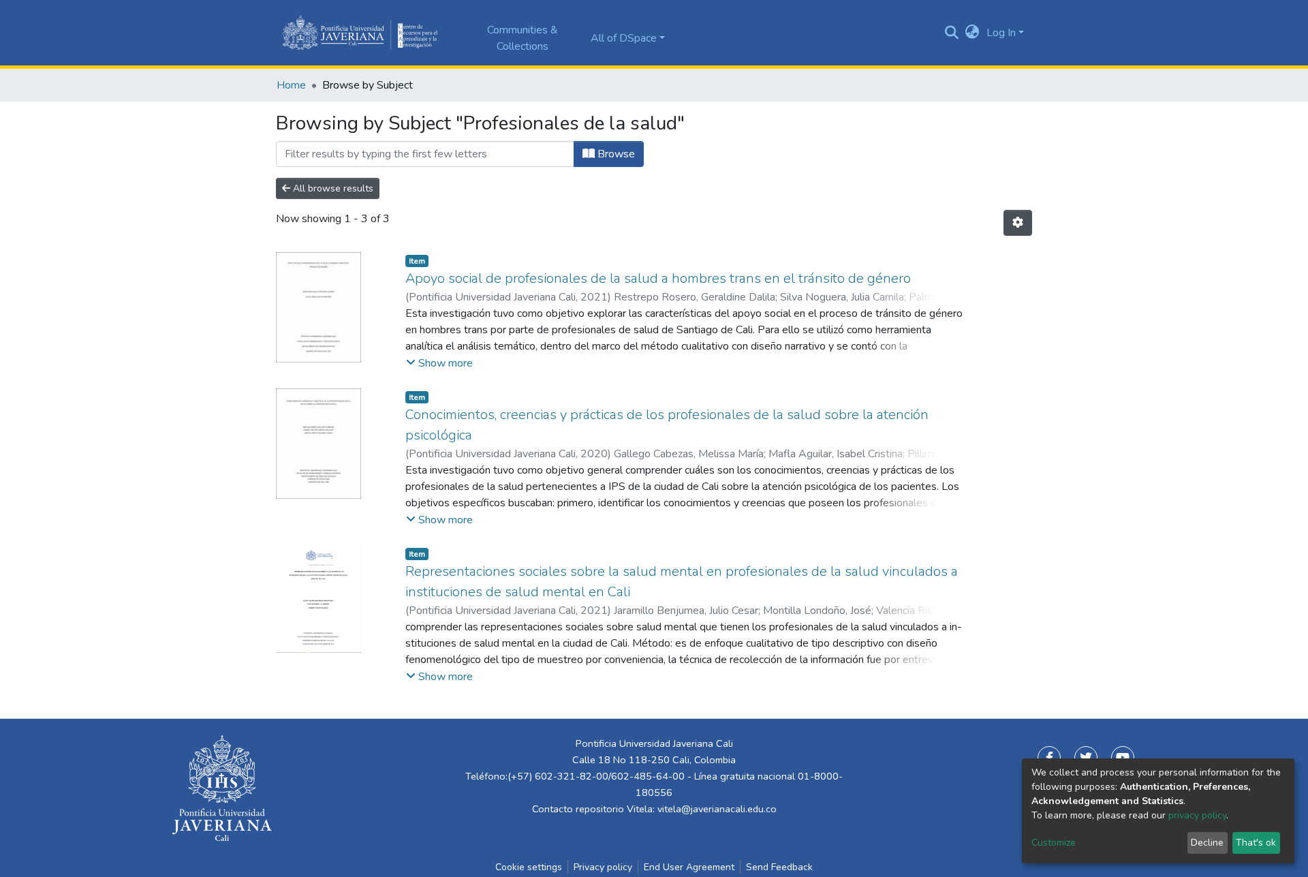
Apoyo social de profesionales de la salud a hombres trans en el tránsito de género (658, 278)
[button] (972, 33)
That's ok (1256, 842)
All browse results (331, 188)
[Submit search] (952, 33)
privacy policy (1197, 815)
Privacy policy (603, 867)
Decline (1207, 842)
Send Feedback (779, 867)
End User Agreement (689, 867)
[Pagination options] (1017, 223)
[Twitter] (1085, 757)
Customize (1053, 842)
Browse (615, 154)
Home (291, 85)
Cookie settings (528, 867)
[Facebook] (1049, 757)
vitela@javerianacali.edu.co (717, 809)
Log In (1001, 32)
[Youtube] (1122, 757)
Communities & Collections (522, 38)
